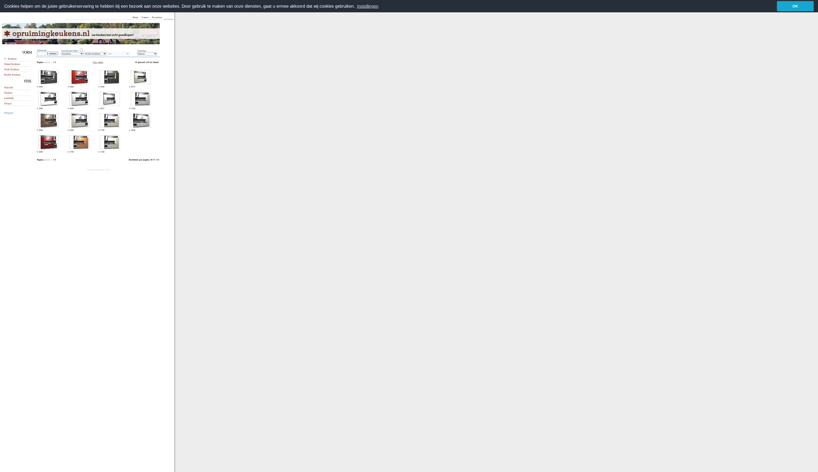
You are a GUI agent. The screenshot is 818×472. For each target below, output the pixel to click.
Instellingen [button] (367, 6)
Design (8, 103)
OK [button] (795, 6)
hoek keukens (11, 69)
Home (135, 17)
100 (157, 159)
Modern (8, 92)
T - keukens (10, 58)
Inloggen (8, 112)
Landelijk (9, 98)
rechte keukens (12, 74)
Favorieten (157, 17)
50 (154, 159)
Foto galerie (98, 62)
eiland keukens (12, 64)
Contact (145, 17)
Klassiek (8, 87)
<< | (47, 62)
